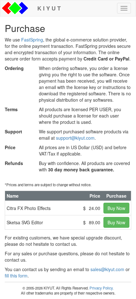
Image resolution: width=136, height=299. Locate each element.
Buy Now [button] (116, 208)
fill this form (16, 275)
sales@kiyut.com (107, 269)
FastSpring (32, 39)
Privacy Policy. (102, 287)
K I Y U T (47, 8)
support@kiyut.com (75, 138)
